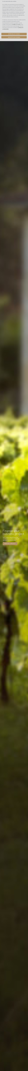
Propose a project (10, 543)
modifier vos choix (16, 24)
